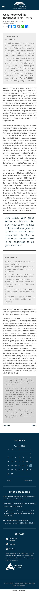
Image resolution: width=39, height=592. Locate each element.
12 (19, 461)
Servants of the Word (13, 555)
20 (23, 465)
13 (23, 461)
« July (9, 480)
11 (16, 461)
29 (31, 470)
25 (16, 470)
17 (12, 465)
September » (28, 480)
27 (23, 470)
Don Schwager (8, 23)
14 (27, 461)
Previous (6, 426)
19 (19, 465)
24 (12, 470)
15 (31, 461)
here (11, 406)
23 (8, 470)
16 (8, 465)
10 (12, 461)
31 (12, 474)
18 (16, 465)
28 (27, 470)
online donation (9, 418)
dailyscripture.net (28, 383)
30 (8, 474)
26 (19, 470)
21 (27, 465)
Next (34, 426)
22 (30, 465)
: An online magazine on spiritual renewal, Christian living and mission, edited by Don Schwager (19, 513)
